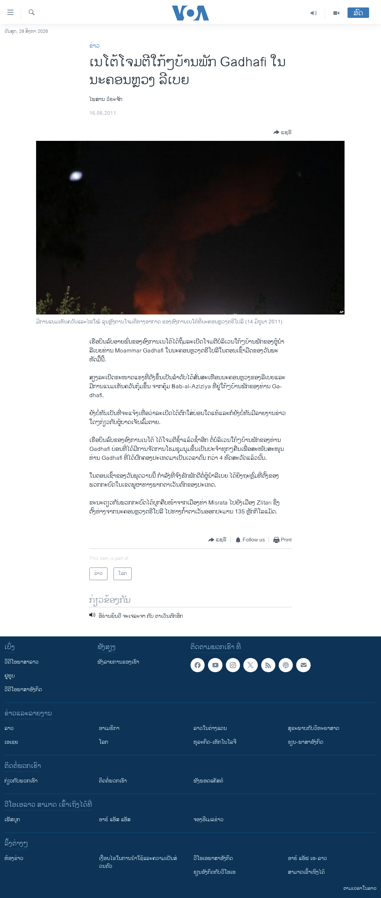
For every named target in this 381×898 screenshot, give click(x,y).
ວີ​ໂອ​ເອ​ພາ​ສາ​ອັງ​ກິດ (213, 858)
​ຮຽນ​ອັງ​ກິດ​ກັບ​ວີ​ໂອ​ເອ (214, 872)
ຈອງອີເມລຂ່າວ (208, 819)
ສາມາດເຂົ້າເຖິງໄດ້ (306, 872)
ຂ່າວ (94, 46)
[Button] (282, 132)
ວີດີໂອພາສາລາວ (21, 662)
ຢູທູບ (9, 676)
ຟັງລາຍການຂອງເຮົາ (118, 662)
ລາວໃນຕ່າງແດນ (210, 728)
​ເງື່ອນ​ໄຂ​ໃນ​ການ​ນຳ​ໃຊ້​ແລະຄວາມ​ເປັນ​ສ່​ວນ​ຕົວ (138, 862)
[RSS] (268, 665)
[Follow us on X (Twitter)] (250, 665)
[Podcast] (286, 665)
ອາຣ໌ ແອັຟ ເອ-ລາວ (307, 858)
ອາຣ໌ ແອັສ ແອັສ (115, 819)
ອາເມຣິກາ (109, 728)
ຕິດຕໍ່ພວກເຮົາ (113, 781)
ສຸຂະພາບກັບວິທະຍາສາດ (313, 728)
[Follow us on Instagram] (233, 665)
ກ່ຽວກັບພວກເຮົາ (21, 781)
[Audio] (313, 13)
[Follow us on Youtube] (215, 665)
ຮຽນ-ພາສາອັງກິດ (305, 742)
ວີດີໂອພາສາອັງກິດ (23, 689)
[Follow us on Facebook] (197, 665)
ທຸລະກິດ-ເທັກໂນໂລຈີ (214, 742)
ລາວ (9, 728)
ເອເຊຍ (11, 742)
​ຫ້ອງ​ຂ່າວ (13, 858)
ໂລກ (103, 742)
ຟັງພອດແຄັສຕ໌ (208, 781)
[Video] (336, 13)
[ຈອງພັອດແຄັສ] (303, 665)
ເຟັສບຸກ (12, 819)
